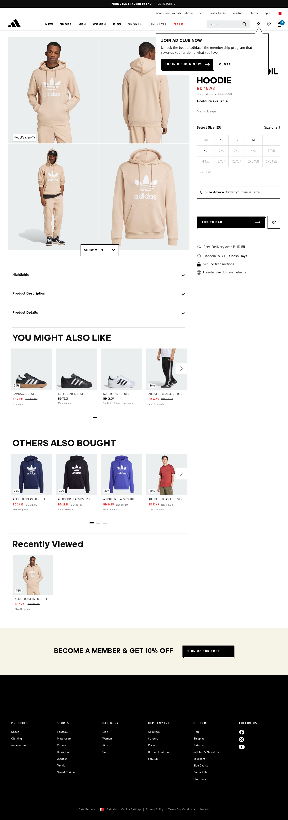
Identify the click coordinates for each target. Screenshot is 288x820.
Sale (105, 752)
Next (181, 368)
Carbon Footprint (159, 752)
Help (197, 732)
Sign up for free (203, 651)
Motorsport (64, 738)
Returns (199, 745)
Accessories (18, 745)
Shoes (15, 732)
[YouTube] (242, 746)
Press (151, 745)
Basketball (64, 752)
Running (62, 745)
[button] (49, 24)
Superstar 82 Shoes (71, 394)
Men (105, 732)
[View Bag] (279, 24)
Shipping (199, 738)
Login (267, 13)
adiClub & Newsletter (207, 752)
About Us (154, 732)
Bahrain (111, 809)
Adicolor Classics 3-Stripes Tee (170, 499)
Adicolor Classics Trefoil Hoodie (36, 499)
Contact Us (200, 772)
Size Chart (272, 128)
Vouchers (199, 758)
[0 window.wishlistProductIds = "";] (268, 24)
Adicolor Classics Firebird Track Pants (176, 394)
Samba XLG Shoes (24, 394)
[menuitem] (49, 24)
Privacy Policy (154, 809)
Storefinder (201, 779)
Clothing (16, 738)
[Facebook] (241, 732)
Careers (153, 738)
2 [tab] (102, 415)
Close (225, 64)
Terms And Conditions (182, 809)
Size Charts (201, 765)
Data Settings (87, 809)
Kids (105, 745)
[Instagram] (241, 739)
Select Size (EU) (210, 128)
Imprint (204, 809)
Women (107, 738)
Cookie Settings (131, 809)
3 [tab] (105, 521)
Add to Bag (212, 222)
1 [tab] (95, 415)
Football (62, 732)
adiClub (153, 758)
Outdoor (62, 758)
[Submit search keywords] (244, 24)
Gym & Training (66, 772)
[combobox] (228, 24)
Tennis (61, 765)
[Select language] (280, 13)
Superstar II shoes (116, 394)
